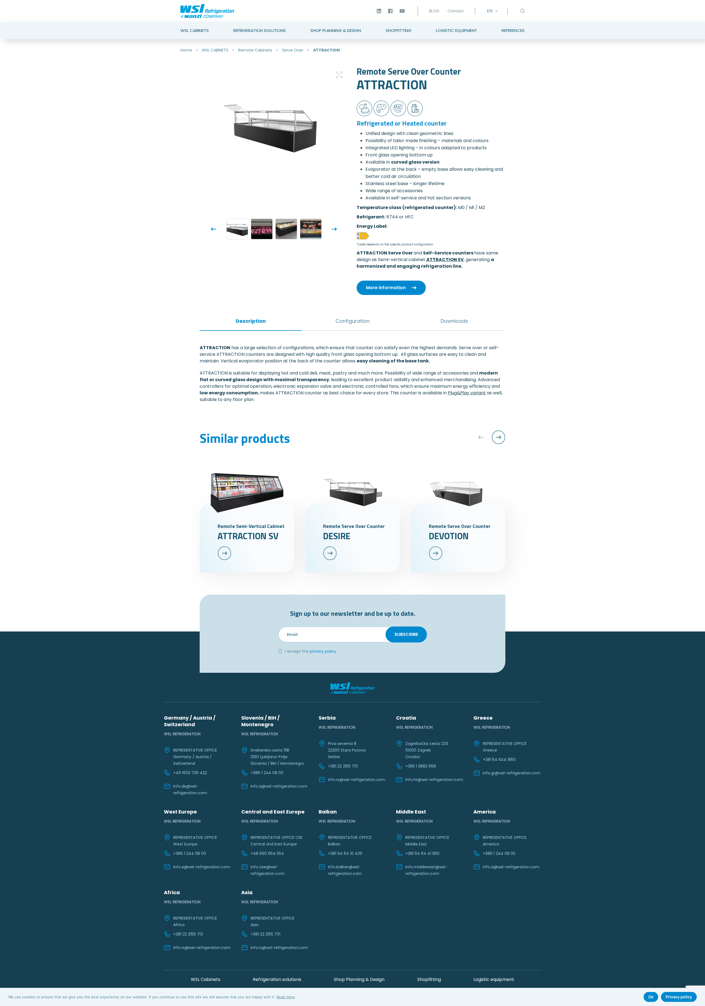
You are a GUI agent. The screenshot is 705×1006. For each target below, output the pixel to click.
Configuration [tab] (352, 321)
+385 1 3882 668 (420, 766)
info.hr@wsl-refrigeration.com (434, 779)
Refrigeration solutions (277, 979)
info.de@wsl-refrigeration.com (190, 789)
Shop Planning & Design (335, 30)
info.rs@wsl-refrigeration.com (356, 779)
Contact (456, 11)
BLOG (434, 11)
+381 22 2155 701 (343, 766)
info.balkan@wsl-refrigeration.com (345, 870)
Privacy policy (679, 996)
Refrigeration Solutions (259, 30)
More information (386, 287)
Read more (285, 997)
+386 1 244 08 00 (267, 772)
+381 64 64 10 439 (345, 853)
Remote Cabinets (255, 50)
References (513, 30)
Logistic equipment (493, 979)
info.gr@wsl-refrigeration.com (512, 773)
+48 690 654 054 (267, 853)
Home (186, 50)
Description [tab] (251, 321)
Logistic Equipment (456, 30)
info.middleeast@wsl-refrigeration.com (426, 870)
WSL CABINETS (215, 50)
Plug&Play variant (467, 393)
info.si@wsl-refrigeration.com (279, 786)
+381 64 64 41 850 (422, 853)
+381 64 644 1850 (499, 759)
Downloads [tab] (454, 321)
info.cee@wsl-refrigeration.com (267, 870)
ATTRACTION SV (445, 259)
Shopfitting (398, 30)
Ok (651, 996)
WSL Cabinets (194, 30)
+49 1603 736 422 (190, 772)
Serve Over (292, 50)
